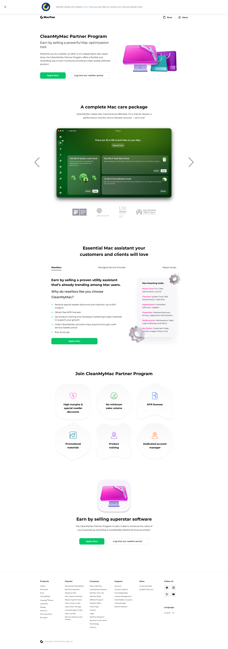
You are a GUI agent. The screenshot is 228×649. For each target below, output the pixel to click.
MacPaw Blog (95, 596)
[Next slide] (191, 161)
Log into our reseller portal (88, 75)
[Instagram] (173, 587)
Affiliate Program (96, 600)
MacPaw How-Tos (97, 593)
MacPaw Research (97, 617)
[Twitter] (167, 594)
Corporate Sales (145, 586)
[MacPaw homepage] (47, 17)
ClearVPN (44, 604)
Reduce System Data (73, 600)
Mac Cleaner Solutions (73, 596)
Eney (42, 593)
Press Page (94, 607)
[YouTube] (173, 594)
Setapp (43, 607)
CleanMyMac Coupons (123, 600)
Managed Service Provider (112, 267)
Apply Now (53, 75)
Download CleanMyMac (74, 586)
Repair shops (169, 267)
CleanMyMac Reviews (98, 589)
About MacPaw (96, 586)
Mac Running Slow (72, 589)
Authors (93, 627)
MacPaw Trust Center (98, 620)
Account (118, 586)
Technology (94, 624)
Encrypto (44, 617)
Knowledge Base (121, 593)
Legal (92, 613)
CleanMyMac (45, 596)
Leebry (43, 586)
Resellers (56, 267)
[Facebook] (167, 587)
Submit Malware (121, 607)
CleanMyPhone (46, 600)
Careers (93, 610)
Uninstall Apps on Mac (74, 610)
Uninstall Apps (120, 603)
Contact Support (121, 589)
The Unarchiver (46, 614)
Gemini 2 (43, 611)
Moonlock (44, 589)
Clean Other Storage (73, 607)
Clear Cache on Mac (73, 603)
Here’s (86, 7)
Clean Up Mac (70, 613)
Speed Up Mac (70, 593)
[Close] (5, 7)
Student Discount (146, 589)
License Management (123, 596)
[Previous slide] (37, 161)
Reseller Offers (95, 603)
